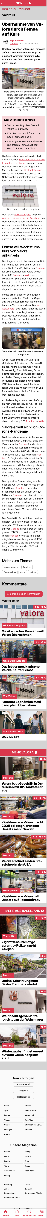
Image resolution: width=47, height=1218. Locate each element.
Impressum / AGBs (33, 1193)
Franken (40, 268)
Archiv (7, 1134)
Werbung (8, 1184)
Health (7, 1151)
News (13, 9)
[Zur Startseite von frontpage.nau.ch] (23, 3)
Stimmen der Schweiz (34, 1125)
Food (27, 1161)
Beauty (7, 1175)
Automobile (9, 1171)
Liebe (6, 1156)
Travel (28, 1166)
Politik (28, 1105)
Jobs (6, 1189)
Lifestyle (8, 1129)
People (7, 1115)
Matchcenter (30, 1110)
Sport (6, 1110)
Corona (23, 444)
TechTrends (30, 1171)
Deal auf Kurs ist (33, 170)
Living (28, 1151)
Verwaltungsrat (22, 214)
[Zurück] (1, 3)
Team (27, 1184)
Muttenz (14, 43)
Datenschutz (10, 1193)
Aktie (28, 275)
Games (7, 1125)
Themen (28, 1129)
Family (7, 1161)
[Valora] (23, 15)
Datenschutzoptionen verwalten (13, 1197)
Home (5, 9)
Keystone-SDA (17, 40)
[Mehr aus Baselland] (23, 910)
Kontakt (28, 1189)
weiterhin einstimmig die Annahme (21, 218)
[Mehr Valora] (23, 752)
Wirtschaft (24, 9)
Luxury (28, 1156)
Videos (7, 1120)
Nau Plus (29, 1120)
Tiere (6, 1166)
